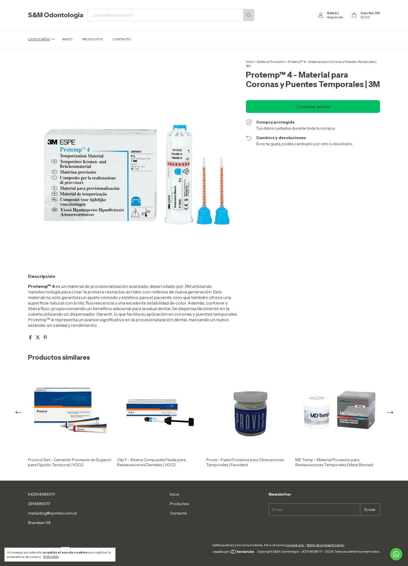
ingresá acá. (295, 545)
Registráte (335, 17)
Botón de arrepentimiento (325, 545)
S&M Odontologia (55, 15)
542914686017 (41, 494)
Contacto (121, 39)
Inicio (67, 39)
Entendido (51, 557)
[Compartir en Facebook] (30, 337)
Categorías (39, 39)
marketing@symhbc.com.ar (52, 513)
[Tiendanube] (233, 553)
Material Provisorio (271, 62)
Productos (92, 39)
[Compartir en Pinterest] (45, 337)
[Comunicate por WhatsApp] (396, 554)
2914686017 (39, 503)
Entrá (332, 13)
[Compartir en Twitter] (38, 337)
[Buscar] (248, 15)
